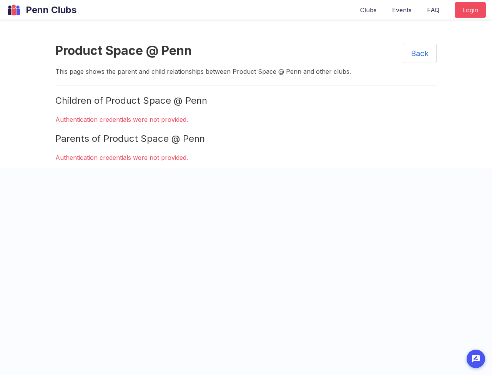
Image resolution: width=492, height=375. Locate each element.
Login (470, 10)
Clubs (368, 10)
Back (420, 53)
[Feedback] (476, 359)
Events (402, 10)
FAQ (433, 10)
